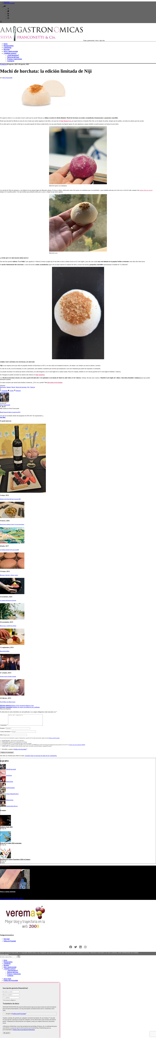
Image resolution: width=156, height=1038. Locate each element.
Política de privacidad (20, 749)
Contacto (10, 975)
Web (1, 735)
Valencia (32, 387)
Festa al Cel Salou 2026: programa (10, 843)
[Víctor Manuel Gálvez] (3, 794)
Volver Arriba (4, 954)
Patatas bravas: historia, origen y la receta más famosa (12, 524)
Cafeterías (7, 963)
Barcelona (3, 387)
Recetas (6, 965)
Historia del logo (12, 972)
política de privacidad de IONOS (77, 744)
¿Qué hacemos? (12, 970)
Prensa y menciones (14, 974)
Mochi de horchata (21, 387)
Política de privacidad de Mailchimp (24, 1029)
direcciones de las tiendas (54, 382)
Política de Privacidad (9, 3)
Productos (3, 64)
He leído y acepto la (14, 749)
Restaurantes (8, 962)
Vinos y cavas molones (7, 891)
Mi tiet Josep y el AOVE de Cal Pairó (8, 625)
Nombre (3, 728)
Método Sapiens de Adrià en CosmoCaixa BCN (10, 412)
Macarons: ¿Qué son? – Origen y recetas (9, 575)
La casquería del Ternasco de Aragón (8, 600)
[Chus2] (3, 775)
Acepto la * (16, 1013)
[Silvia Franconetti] (3, 769)
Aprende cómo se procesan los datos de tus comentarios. (41, 755)
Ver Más (3, 417)
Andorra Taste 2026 (6, 827)
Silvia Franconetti (7, 77)
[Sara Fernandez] (3, 787)
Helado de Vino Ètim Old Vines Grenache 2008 (10, 499)
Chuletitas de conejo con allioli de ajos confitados (20, 707)
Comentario (4, 725)
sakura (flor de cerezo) (146, 190)
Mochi (13, 387)
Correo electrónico (6, 731)
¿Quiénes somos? (10, 969)
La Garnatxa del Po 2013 (11, 898)
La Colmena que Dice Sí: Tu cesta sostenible (9, 549)
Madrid (8, 387)
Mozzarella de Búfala (4, 651)
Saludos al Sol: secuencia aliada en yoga (17, 705)
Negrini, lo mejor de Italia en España (8, 676)
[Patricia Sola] (3, 781)
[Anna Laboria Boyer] (3, 806)
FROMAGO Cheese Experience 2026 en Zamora (15, 859)
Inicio (5, 960)
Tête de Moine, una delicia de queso (7, 701)
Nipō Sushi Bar (40, 375)
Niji (28, 387)
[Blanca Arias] (3, 800)
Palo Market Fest (65, 121)
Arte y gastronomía (10, 967)
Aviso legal (6, 2)
